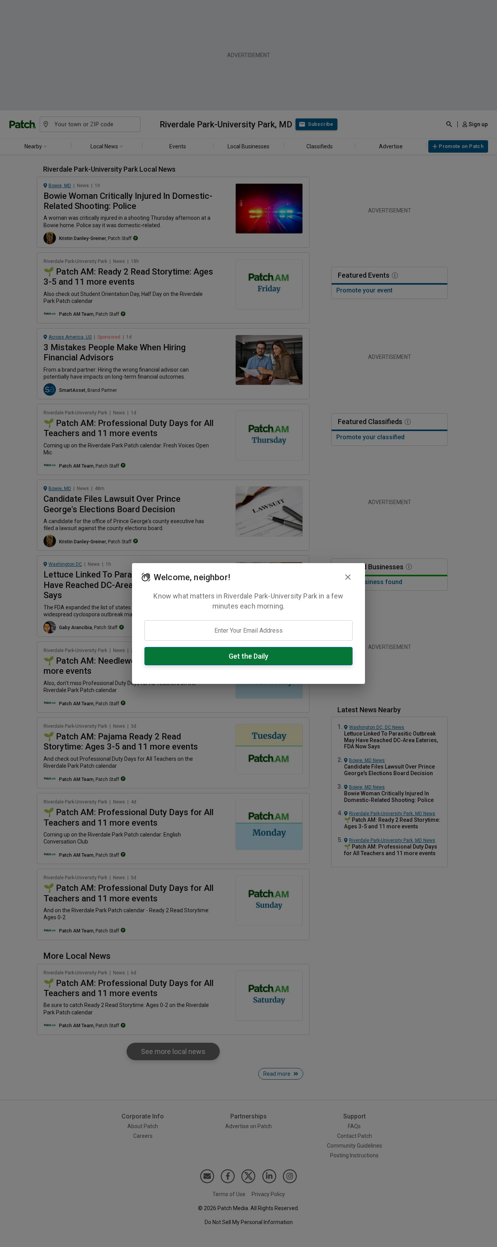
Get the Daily (248, 656)
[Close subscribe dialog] (348, 577)
